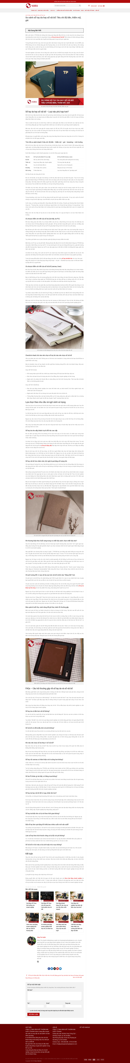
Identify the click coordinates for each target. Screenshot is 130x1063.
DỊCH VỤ (53, 10)
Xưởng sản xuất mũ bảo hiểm (64, 10)
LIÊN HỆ (97, 10)
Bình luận (30, 990)
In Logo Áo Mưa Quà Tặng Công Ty (35, 1058)
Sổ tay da (42, 15)
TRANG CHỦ (34, 10)
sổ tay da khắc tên (67, 258)
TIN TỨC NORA (76, 10)
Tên (28, 1003)
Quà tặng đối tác (35, 15)
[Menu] (89, 5)
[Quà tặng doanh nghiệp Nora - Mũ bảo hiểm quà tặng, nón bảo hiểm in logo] (39, 5)
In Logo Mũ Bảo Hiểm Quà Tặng (69, 1058)
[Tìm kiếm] (80, 5)
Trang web (67, 1003)
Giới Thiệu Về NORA (89, 10)
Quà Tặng (28, 15)
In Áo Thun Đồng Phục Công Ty (52, 1058)
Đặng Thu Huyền (41, 937)
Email (48, 1003)
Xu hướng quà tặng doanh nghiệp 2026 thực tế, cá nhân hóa (47, 926)
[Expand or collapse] (82, 30)
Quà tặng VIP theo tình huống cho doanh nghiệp (31, 905)
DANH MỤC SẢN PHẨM (43, 10)
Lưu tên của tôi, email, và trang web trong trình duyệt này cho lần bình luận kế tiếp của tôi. (52, 1010)
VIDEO (82, 10)
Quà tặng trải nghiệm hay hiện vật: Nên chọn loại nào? (76, 905)
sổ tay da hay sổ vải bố (57, 37)
